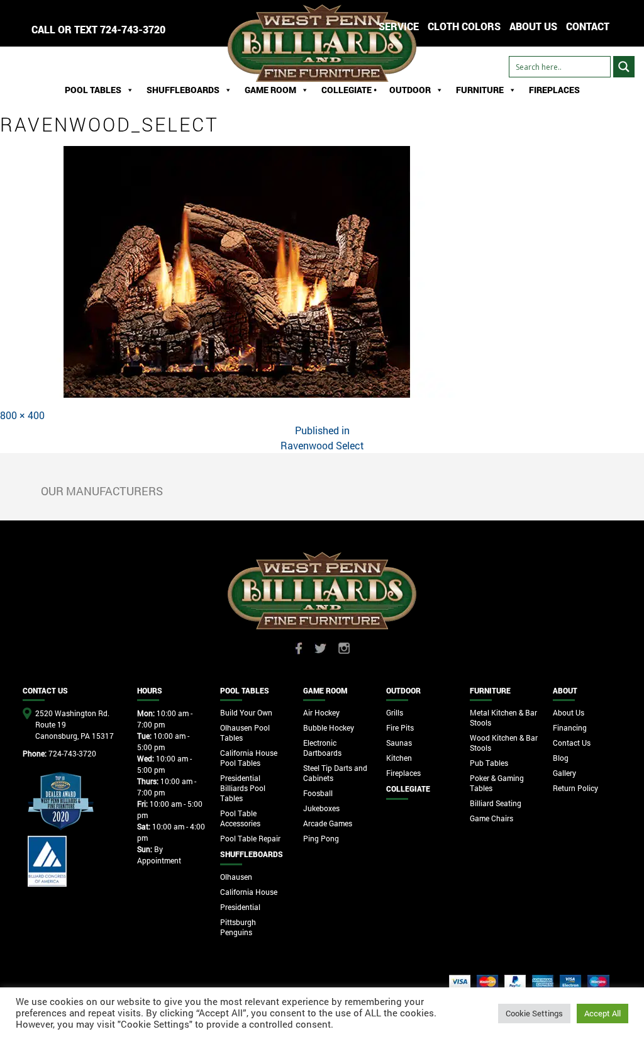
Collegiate (408, 788)
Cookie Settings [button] (534, 1013)
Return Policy (575, 788)
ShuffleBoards (183, 90)
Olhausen (236, 877)
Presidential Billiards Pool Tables (242, 788)
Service (399, 26)
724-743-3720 (132, 29)
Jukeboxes (321, 808)
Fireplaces (554, 90)
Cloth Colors (464, 26)
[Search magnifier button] (624, 66)
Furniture (480, 90)
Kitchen (399, 758)
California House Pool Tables (248, 758)
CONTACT (587, 26)
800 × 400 (22, 415)
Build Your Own (246, 712)
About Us (568, 712)
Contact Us (572, 743)
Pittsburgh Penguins (238, 927)
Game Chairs (491, 818)
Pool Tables (93, 90)
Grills (394, 712)
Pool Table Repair (250, 838)
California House (248, 892)
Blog (561, 758)
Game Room (270, 90)
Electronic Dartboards (322, 748)
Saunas (399, 743)
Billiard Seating (495, 803)
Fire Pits (400, 727)
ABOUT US (533, 26)
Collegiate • (349, 90)
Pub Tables (489, 763)
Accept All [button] (602, 1013)
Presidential (240, 907)
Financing (570, 727)
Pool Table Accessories (240, 818)
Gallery (564, 773)
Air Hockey (321, 712)
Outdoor (410, 90)
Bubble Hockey (328, 727)
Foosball (318, 793)
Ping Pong (321, 838)
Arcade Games (327, 823)
